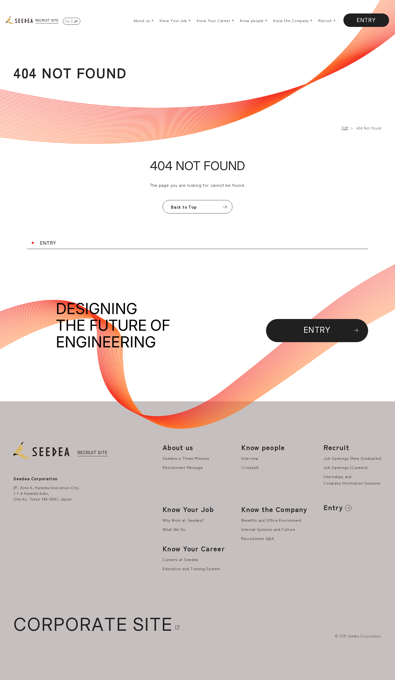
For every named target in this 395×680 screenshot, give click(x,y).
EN (67, 21)
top (345, 128)
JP (76, 21)
